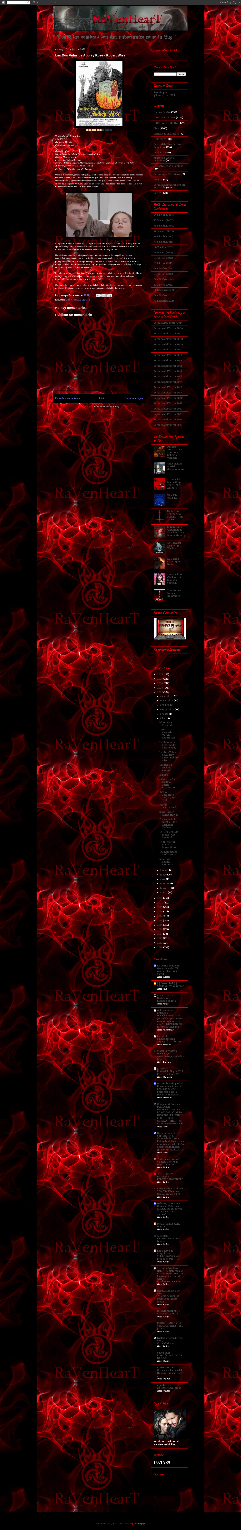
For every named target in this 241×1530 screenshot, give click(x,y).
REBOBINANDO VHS (169, 1323)
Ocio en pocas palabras (165, 1011)
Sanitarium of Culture (170, 1188)
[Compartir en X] (104, 295)
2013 (160, 933)
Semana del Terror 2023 (168, 414)
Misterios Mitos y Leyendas (164, 159)
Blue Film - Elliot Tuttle (174, 497)
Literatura (160, 152)
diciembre (166, 696)
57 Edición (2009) (164, 231)
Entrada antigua (134, 398)
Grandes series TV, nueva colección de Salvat (168, 971)
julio (162, 718)
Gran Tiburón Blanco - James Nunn (168, 844)
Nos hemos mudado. (169, 1281)
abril (163, 879)
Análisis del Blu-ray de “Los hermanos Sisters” (169, 1211)
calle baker (163, 1352)
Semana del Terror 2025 (168, 424)
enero (164, 892)
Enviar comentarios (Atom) (106, 406)
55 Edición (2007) (164, 220)
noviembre (167, 700)
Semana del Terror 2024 (168, 419)
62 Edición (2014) (163, 257)
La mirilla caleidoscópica (166, 1037)
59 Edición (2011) (163, 241)
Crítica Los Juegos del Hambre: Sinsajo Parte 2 (170, 1373)
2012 (160, 938)
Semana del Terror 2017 (168, 381)
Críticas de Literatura (166, 133)
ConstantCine (165, 1367)
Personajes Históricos (167, 174)
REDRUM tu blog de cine (168, 1292)
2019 (160, 907)
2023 (160, 687)
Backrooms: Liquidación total (166, 999)
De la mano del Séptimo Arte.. (166, 1134)
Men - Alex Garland (165, 724)
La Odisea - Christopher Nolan (174, 561)
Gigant (161, 1226)
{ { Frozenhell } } (167, 983)
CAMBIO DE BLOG (167, 1313)
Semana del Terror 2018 (168, 387)
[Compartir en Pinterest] (110, 295)
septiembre (167, 709)
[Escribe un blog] (100, 295)
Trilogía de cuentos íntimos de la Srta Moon (168, 1299)
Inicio (102, 398)
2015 (160, 924)
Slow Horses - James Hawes (168, 813)
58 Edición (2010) (163, 236)
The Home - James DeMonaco (174, 593)
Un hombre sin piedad (170, 1083)
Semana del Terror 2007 (168, 333)
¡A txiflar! (162, 1068)
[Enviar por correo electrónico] (97, 295)
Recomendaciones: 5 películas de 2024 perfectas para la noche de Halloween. (169, 1090)
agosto (164, 713)
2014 (160, 929)
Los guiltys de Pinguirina (165, 1252)
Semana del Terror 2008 (168, 338)
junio (163, 870)
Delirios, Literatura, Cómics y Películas (168, 1205)
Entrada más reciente (67, 398)
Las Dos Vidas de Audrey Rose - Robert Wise (168, 756)
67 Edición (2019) (163, 284)
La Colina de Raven (168, 965)
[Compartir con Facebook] (107, 295)
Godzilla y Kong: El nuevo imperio (167, 1163)
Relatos (158, 179)
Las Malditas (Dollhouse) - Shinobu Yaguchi (175, 578)
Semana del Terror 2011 (168, 355)
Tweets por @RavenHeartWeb (165, 94)
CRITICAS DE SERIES (166, 122)
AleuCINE (162, 1235)
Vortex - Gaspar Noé (167, 806)
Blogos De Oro (162, 112)
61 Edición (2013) (163, 252)
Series (157, 192)
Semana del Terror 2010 (168, 349)
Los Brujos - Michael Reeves (166, 767)
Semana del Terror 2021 (168, 403)
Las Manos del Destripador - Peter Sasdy (168, 745)
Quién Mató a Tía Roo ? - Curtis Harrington (167, 783)
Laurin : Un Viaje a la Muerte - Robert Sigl (167, 733)
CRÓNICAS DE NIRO (168, 1311)
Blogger (141, 1523)
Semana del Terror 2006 (168, 328)
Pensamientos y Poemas (168, 165)
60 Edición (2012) (164, 247)
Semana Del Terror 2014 (168, 322)
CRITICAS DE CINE (80, 300)
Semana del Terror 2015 (168, 371)
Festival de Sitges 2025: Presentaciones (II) (170, 1072)
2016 (160, 920)
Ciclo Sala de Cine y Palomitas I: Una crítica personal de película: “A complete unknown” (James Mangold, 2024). (170, 1144)
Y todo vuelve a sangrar (170, 986)
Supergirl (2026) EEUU (169, 1041)
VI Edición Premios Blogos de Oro (168, 1257)
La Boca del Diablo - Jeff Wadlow (174, 545)
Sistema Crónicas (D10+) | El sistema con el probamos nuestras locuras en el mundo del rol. (170, 1273)
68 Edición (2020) (164, 290)
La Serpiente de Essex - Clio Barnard (168, 834)
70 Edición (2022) (164, 300)
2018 (160, 911)
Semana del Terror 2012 (168, 360)
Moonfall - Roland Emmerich (166, 862)
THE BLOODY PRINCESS (165, 1175)
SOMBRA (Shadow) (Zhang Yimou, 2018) (168, 1192)
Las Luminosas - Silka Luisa (168, 853)
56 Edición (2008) (164, 225)
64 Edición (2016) (163, 268)
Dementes (160, 138)
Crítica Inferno (165, 1343)
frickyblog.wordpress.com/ (170, 1339)
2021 (160, 898)
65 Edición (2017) (163, 274)
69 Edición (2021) (164, 295)
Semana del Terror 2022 (168, 408)
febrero (165, 888)
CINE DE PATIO (166, 995)
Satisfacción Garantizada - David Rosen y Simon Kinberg (176, 531)
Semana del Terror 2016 (168, 376)
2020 (160, 902)
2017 (160, 916)
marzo (164, 883)
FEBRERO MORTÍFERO (170, 1179)
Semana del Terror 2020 (168, 398)
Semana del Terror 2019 (168, 392)
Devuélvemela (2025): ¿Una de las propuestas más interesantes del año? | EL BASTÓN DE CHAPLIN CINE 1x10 (170, 1021)
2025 (160, 678)
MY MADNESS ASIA (168, 1223)
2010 (160, 947)
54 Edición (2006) (164, 214)
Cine (68, 300)
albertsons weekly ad (169, 1388)
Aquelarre (163, 1385)
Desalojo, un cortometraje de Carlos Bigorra (170, 1056)
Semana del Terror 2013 (168, 365)
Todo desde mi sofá (168, 1159)
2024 (160, 683)
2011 (160, 942)
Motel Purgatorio (167, 1050)
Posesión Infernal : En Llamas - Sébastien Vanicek (174, 452)
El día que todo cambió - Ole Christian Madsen (168, 823)
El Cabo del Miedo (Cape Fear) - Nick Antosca (174, 483)
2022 (160, 692)
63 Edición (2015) (163, 263)
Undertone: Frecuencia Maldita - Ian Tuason (175, 515)
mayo (163, 874)
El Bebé (163, 774)
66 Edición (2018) (164, 279)
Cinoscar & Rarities (168, 1104)
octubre (165, 704)
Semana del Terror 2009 (168, 344)
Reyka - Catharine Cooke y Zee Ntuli (167, 796)
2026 (160, 674)
